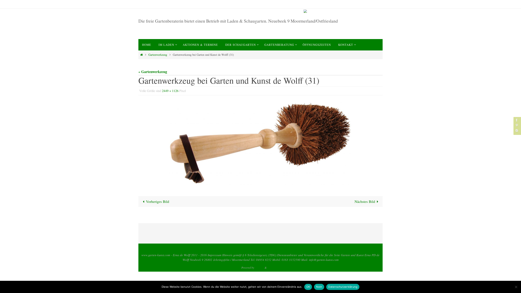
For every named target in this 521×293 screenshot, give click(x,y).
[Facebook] (516, 120)
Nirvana (259, 267)
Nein (319, 286)
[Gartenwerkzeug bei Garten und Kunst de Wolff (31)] (260, 143)
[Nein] (516, 287)
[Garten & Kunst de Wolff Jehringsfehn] (342, 11)
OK (308, 286)
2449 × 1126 (170, 91)
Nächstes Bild (365, 201)
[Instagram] (516, 130)
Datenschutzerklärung (342, 286)
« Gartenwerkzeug (152, 71)
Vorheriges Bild (157, 201)
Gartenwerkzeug (157, 55)
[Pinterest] (516, 125)
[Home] (141, 55)
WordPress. (273, 267)
